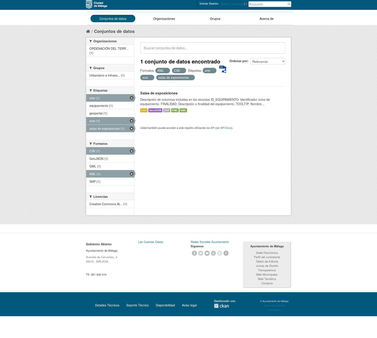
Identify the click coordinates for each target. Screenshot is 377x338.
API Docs (226, 128)
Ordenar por (238, 61)
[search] (279, 50)
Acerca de (267, 18)
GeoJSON (155, 110)
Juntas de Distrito (267, 266)
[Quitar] (166, 70)
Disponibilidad (165, 305)
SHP (167, 110)
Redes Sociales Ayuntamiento (210, 242)
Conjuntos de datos (112, 18)
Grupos (215, 18)
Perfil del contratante (267, 257)
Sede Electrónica (267, 253)
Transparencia (267, 270)
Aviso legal (189, 305)
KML (175, 110)
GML (183, 110)
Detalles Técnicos (107, 305)
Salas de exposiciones (159, 93)
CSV (144, 110)
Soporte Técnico (137, 305)
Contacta (267, 283)
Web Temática (267, 279)
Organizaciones (164, 18)
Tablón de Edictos (267, 261)
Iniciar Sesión (209, 3)
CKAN (221, 306)
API (213, 128)
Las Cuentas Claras (150, 242)
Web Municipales (267, 274)
